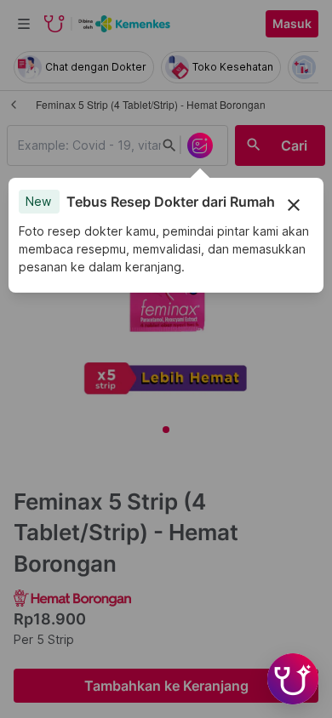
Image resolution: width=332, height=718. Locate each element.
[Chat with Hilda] (292, 678)
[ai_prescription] (200, 145)
